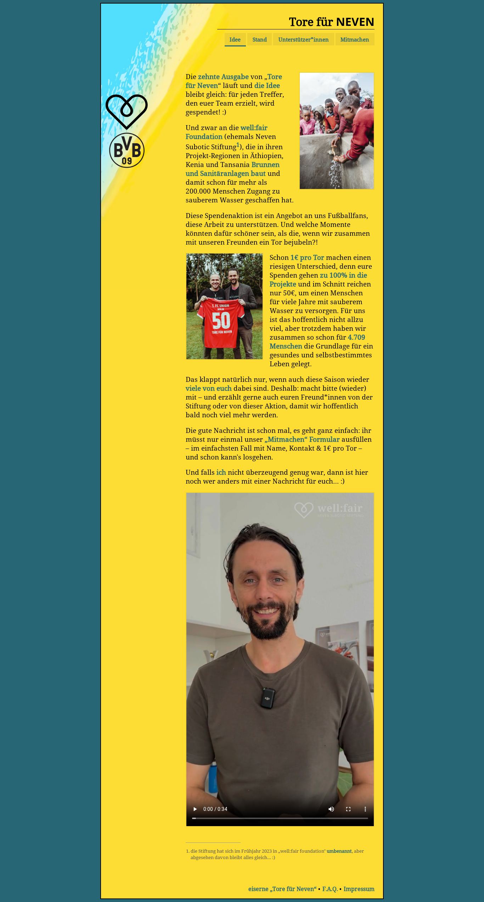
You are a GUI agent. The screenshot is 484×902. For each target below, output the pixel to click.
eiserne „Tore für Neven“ (282, 889)
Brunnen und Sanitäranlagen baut (233, 169)
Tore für (332, 21)
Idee (235, 39)
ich (221, 472)
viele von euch (209, 388)
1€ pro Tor (307, 257)
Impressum (359, 889)
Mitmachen (355, 39)
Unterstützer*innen (303, 39)
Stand (260, 39)
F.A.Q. (330, 889)
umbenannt (339, 851)
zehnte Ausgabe (223, 76)
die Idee (267, 85)
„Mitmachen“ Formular (302, 439)
